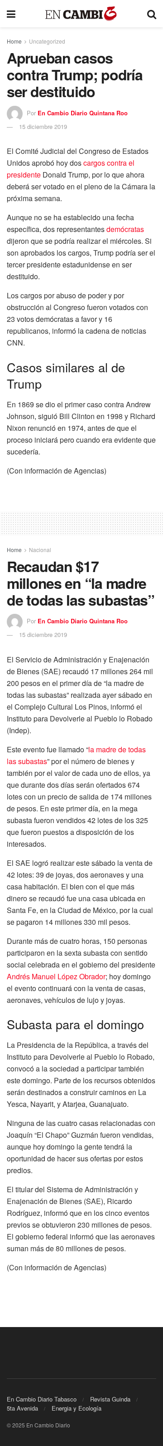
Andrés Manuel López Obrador (56, 976)
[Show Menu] (11, 13)
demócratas (125, 229)
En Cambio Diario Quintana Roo (83, 113)
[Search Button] (151, 13)
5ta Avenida (22, 1408)
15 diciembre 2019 (43, 126)
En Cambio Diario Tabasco (42, 1399)
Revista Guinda (110, 1399)
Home (14, 41)
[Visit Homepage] (81, 13)
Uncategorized (47, 41)
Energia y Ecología (76, 1408)
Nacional (40, 549)
